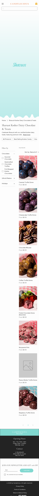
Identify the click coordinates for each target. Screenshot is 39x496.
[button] (36, 3)
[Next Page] (33, 425)
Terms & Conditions (20, 489)
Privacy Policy (20, 486)
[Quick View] (28, 168)
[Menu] (3, 4)
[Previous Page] (23, 425)
